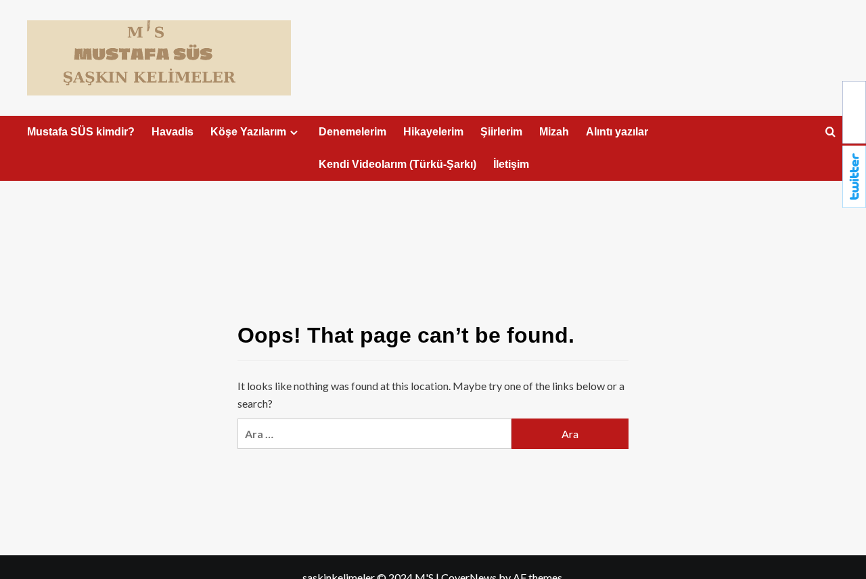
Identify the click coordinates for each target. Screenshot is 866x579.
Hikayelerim (433, 131)
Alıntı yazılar (617, 131)
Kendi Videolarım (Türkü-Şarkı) (397, 164)
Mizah (554, 131)
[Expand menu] (294, 132)
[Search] (830, 132)
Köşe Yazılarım (248, 131)
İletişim (511, 164)
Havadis (172, 131)
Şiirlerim (501, 131)
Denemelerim (352, 131)
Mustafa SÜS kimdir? (81, 131)
